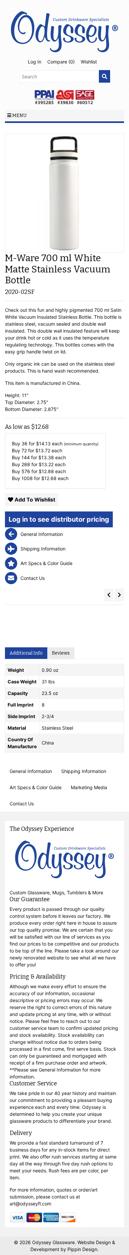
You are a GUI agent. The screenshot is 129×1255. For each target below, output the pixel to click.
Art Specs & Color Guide (36, 787)
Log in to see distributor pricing (59, 519)
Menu (19, 115)
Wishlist (89, 61)
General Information (31, 771)
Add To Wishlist (34, 499)
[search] (104, 76)
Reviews (61, 653)
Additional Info (26, 653)
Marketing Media (89, 787)
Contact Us (22, 803)
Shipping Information (83, 771)
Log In (34, 61)
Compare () (61, 61)
